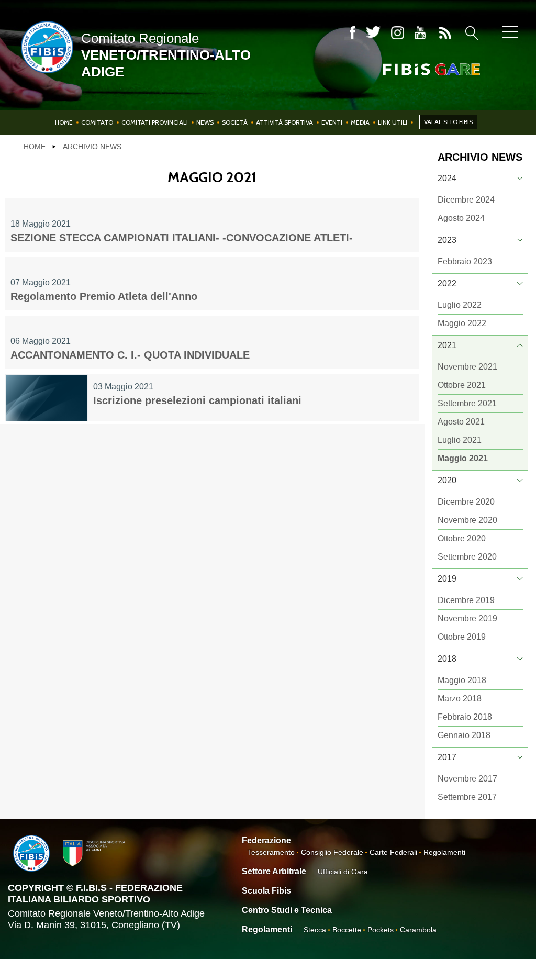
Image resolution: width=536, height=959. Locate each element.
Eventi (331, 122)
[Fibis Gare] (414, 69)
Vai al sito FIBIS (448, 122)
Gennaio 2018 (464, 735)
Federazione (266, 840)
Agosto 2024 (461, 218)
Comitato (97, 122)
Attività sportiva (284, 122)
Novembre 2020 (467, 520)
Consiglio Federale (332, 852)
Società (235, 122)
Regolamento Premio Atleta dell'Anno (103, 296)
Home (64, 122)
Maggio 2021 (463, 458)
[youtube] (420, 32)
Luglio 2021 (460, 440)
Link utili (392, 122)
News (205, 122)
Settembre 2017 (467, 797)
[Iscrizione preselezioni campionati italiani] (46, 398)
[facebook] (352, 32)
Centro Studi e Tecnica (287, 910)
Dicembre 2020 (466, 501)
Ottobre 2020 (462, 538)
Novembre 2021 (467, 366)
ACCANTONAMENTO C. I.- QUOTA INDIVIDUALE (130, 355)
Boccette (346, 929)
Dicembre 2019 (466, 600)
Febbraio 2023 (465, 261)
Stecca (315, 929)
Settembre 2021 (467, 403)
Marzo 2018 (460, 698)
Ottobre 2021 (462, 385)
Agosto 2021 (461, 421)
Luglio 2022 (460, 304)
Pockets (380, 929)
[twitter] (373, 32)
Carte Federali (393, 852)
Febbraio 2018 (465, 716)
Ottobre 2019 (462, 636)
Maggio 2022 (462, 323)
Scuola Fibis (266, 890)
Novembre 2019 (467, 618)
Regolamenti (444, 852)
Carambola (418, 929)
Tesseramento (271, 852)
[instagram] (397, 32)
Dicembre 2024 (466, 199)
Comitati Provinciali (154, 122)
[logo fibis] (44, 75)
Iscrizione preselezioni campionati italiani (197, 400)
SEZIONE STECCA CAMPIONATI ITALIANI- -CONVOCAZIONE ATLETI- (181, 237)
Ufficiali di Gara (343, 871)
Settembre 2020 (467, 556)
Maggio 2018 (462, 680)
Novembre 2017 (467, 778)
